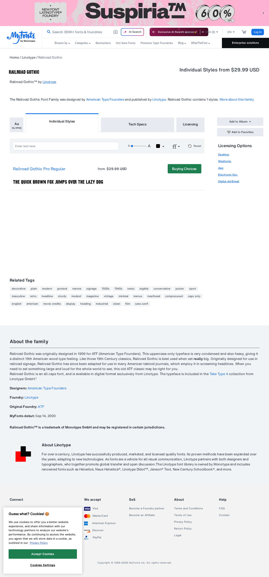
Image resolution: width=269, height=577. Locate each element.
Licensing (190, 124)
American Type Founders (105, 99)
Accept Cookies (42, 554)
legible (144, 288)
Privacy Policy (183, 522)
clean (116, 304)
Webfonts (224, 161)
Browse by (61, 43)
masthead (153, 296)
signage (91, 288)
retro (33, 296)
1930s (105, 288)
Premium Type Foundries (157, 43)
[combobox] (94, 32)
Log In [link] (257, 32)
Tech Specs (137, 124)
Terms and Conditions (188, 508)
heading (85, 304)
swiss (130, 288)
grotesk (62, 288)
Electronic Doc (227, 175)
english (16, 304)
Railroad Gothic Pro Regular (39, 169)
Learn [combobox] (189, 32)
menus (137, 296)
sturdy (62, 296)
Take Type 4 (219, 373)
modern (47, 288)
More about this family (237, 99)
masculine (18, 296)
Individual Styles (62, 121)
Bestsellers (103, 43)
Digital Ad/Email (228, 181)
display (70, 304)
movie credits (52, 304)
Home (14, 57)
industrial (102, 304)
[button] (263, 13)
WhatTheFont (199, 43)
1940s (118, 288)
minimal (123, 296)
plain (34, 288)
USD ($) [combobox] (210, 32)
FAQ (222, 508)
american (32, 304)
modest (76, 296)
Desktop (223, 155)
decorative (19, 288)
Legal (177, 535)
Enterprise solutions (245, 43)
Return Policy (183, 528)
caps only (194, 296)
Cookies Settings (42, 565)
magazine (92, 296)
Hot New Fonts (126, 43)
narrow (76, 288)
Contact (224, 515)
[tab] (16, 124)
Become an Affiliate (142, 515)
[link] (48, 32)
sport (192, 288)
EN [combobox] (230, 32)
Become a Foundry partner (146, 508)
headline (47, 296)
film (127, 304)
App (220, 168)
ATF (41, 406)
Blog (180, 43)
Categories (81, 43)
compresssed (174, 296)
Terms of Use (183, 515)
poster (179, 288)
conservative (162, 288)
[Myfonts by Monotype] (21, 37)
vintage (108, 296)
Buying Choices (184, 168)
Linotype (28, 57)
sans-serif (141, 304)
